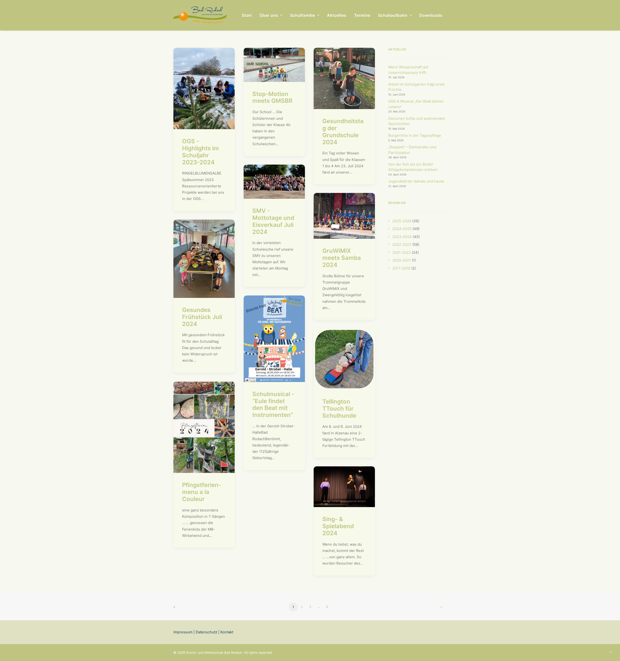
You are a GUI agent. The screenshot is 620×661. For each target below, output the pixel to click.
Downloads (430, 15)
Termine (362, 15)
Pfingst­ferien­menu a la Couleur (201, 491)
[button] (204, 88)
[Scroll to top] (611, 651)
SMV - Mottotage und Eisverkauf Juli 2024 (273, 221)
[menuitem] (247, 15)
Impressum (183, 632)
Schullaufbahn (392, 15)
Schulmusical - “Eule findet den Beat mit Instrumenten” (273, 404)
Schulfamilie (302, 15)
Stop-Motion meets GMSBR (272, 97)
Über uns (269, 15)
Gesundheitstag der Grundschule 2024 (343, 131)
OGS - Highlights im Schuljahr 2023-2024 (200, 152)
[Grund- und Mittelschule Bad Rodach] (200, 15)
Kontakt (226, 632)
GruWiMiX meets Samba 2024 (341, 257)
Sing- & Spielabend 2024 (338, 526)
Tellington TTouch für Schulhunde (339, 408)
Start (247, 15)
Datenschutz (206, 632)
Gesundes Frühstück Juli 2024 (202, 316)
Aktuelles (336, 15)
